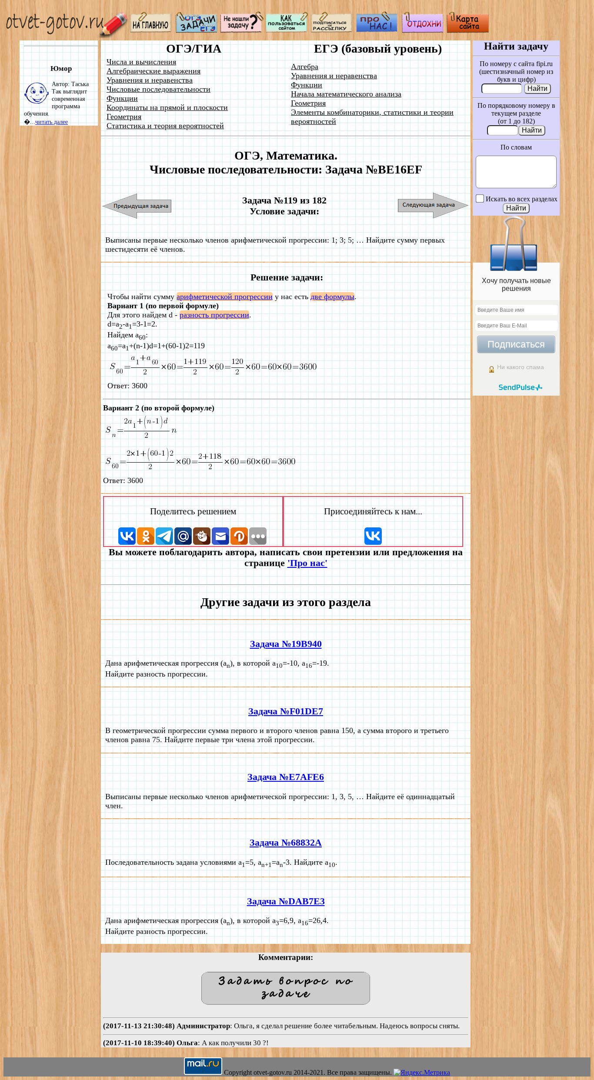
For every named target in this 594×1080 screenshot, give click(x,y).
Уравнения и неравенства (150, 80)
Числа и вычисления (141, 61)
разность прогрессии (214, 314)
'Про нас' (307, 563)
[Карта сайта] (468, 30)
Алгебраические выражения (153, 71)
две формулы (332, 296)
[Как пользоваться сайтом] (287, 30)
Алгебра (304, 66)
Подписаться (516, 344)
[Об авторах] (377, 30)
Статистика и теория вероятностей (165, 125)
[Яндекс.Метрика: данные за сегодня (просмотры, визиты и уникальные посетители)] (422, 1073)
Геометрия (124, 116)
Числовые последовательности (158, 89)
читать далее (51, 121)
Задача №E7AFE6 (285, 777)
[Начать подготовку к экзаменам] (196, 30)
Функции (122, 98)
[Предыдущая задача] (137, 206)
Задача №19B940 (286, 644)
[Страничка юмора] (422, 30)
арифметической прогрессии (225, 296)
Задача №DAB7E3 (286, 901)
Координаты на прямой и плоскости (167, 107)
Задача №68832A (286, 842)
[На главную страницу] (151, 30)
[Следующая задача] (433, 206)
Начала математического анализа (346, 94)
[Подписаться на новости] (332, 30)
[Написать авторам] (242, 30)
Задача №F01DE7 (285, 711)
